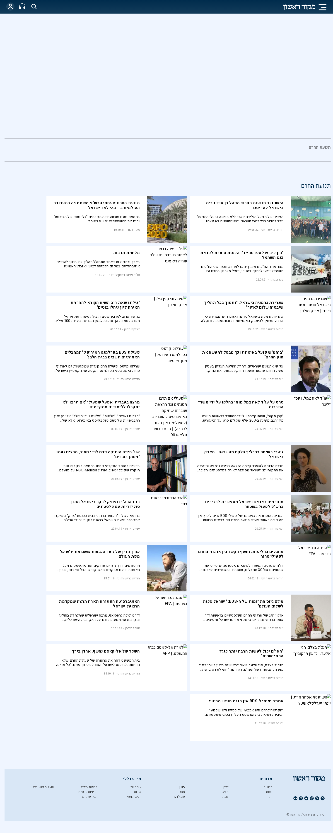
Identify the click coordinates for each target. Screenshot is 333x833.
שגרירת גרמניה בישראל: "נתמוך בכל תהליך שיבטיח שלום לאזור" (243, 305)
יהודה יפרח (275, 723)
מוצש (225, 792)
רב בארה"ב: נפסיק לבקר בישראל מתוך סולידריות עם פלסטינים (105, 504)
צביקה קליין (132, 329)
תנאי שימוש (89, 796)
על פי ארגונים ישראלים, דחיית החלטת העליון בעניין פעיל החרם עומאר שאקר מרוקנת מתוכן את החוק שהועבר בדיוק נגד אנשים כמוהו (244, 368)
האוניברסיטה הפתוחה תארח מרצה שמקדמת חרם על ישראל (99, 603)
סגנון (182, 787)
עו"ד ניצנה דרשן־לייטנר (124, 275)
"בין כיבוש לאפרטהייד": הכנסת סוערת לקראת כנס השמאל (242, 255)
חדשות (267, 787)
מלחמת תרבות (126, 253)
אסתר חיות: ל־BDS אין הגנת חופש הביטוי (246, 701)
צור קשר (135, 787)
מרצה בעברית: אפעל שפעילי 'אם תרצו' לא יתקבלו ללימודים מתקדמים (101, 404)
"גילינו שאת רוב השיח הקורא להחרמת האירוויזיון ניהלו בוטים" (105, 305)
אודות (137, 792)
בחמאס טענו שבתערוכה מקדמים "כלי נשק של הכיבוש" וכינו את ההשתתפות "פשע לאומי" (97, 219)
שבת (225, 796)
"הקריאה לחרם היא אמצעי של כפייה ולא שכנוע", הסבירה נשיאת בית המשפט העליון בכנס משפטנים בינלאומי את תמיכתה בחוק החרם (244, 712)
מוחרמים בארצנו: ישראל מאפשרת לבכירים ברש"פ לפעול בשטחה (244, 504)
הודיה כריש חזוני (272, 229)
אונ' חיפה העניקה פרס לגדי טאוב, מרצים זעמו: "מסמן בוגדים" (98, 454)
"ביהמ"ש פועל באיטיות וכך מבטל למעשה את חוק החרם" (242, 354)
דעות (269, 792)
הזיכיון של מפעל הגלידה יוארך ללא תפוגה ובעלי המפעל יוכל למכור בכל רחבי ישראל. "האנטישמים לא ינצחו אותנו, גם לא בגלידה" (240, 219)
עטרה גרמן (277, 279)
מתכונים (179, 792)
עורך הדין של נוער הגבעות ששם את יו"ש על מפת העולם (100, 554)
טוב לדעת (179, 796)
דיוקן (225, 787)
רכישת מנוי (134, 796)
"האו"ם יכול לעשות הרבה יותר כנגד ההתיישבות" (251, 653)
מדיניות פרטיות (87, 792)
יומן (270, 796)
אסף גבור (133, 229)
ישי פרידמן (275, 379)
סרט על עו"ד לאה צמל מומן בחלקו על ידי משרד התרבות (241, 404)
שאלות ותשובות (43, 787)
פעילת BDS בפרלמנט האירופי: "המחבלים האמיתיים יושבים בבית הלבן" (102, 354)
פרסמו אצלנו (89, 787)
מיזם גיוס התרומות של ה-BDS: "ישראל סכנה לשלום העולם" (243, 603)
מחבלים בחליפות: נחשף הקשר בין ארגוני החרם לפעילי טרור (240, 554)
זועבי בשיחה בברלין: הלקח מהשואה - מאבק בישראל (243, 454)
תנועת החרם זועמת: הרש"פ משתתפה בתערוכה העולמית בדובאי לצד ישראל (96, 205)
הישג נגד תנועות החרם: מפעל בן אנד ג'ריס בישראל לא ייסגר (245, 205)
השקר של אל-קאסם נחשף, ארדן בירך (106, 651)
